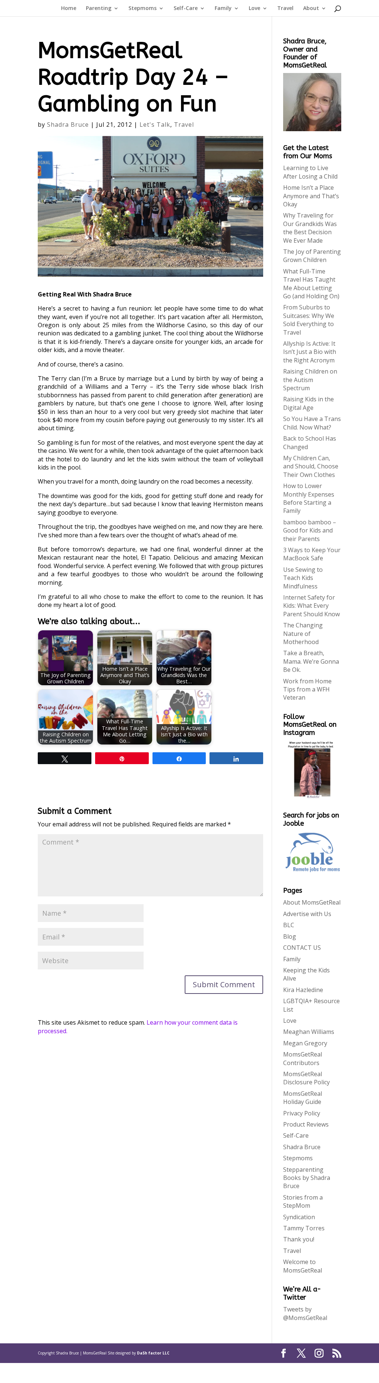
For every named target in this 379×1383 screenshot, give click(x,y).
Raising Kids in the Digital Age (308, 403)
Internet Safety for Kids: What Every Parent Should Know (311, 605)
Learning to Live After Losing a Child (310, 172)
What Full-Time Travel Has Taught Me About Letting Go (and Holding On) (311, 283)
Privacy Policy (301, 1113)
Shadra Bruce (68, 124)
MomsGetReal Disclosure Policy (306, 1078)
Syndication (299, 1217)
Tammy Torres (304, 1228)
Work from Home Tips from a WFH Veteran (307, 689)
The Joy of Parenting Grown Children (312, 256)
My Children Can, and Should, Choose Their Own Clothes (310, 466)
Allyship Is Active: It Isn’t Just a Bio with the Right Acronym (309, 351)
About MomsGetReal (312, 902)
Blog (289, 936)
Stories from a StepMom (303, 1201)
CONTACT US (302, 947)
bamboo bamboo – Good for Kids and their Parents (309, 530)
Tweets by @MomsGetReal (305, 1313)
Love (254, 8)
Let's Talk (155, 124)
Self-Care (186, 8)
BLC (288, 925)
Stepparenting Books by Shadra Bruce (306, 1177)
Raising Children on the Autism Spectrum (310, 379)
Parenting (98, 8)
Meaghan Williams (308, 1032)
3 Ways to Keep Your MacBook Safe (312, 554)
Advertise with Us (307, 914)
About (311, 8)
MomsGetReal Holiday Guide (302, 1098)
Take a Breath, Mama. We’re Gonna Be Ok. (311, 661)
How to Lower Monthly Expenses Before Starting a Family (308, 498)
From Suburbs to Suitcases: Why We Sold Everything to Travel (308, 319)
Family (223, 8)
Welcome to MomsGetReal (302, 1266)
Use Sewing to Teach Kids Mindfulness (303, 578)
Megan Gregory (305, 1043)
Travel (285, 8)
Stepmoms (142, 8)
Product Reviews (306, 1124)
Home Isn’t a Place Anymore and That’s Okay (311, 195)
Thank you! (298, 1239)
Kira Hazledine (303, 990)
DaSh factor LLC (153, 1353)
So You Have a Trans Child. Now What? (312, 423)
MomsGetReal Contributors (302, 1058)
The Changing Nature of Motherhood (303, 633)
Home (68, 8)
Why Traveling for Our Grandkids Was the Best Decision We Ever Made (310, 227)
